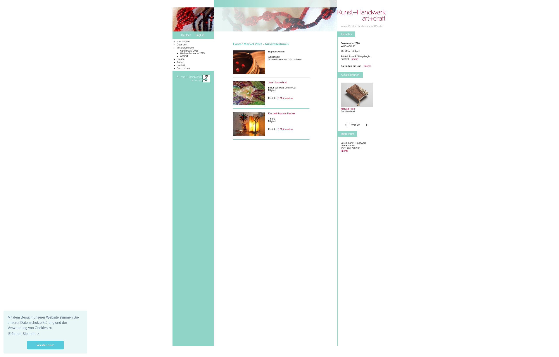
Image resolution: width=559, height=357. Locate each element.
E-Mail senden (285, 98)
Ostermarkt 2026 (189, 50)
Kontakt (181, 65)
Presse (181, 59)
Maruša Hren (348, 108)
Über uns (182, 44)
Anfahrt (184, 56)
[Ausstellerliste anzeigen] (357, 105)
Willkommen (183, 41)
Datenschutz (183, 68)
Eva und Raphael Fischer (281, 113)
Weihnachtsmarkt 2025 (192, 53)
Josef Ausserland (277, 82)
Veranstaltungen (185, 47)
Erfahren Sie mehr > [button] (23, 334)
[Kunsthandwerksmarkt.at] (193, 87)
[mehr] (355, 59)
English (199, 35)
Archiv (180, 62)
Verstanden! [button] (45, 345)
